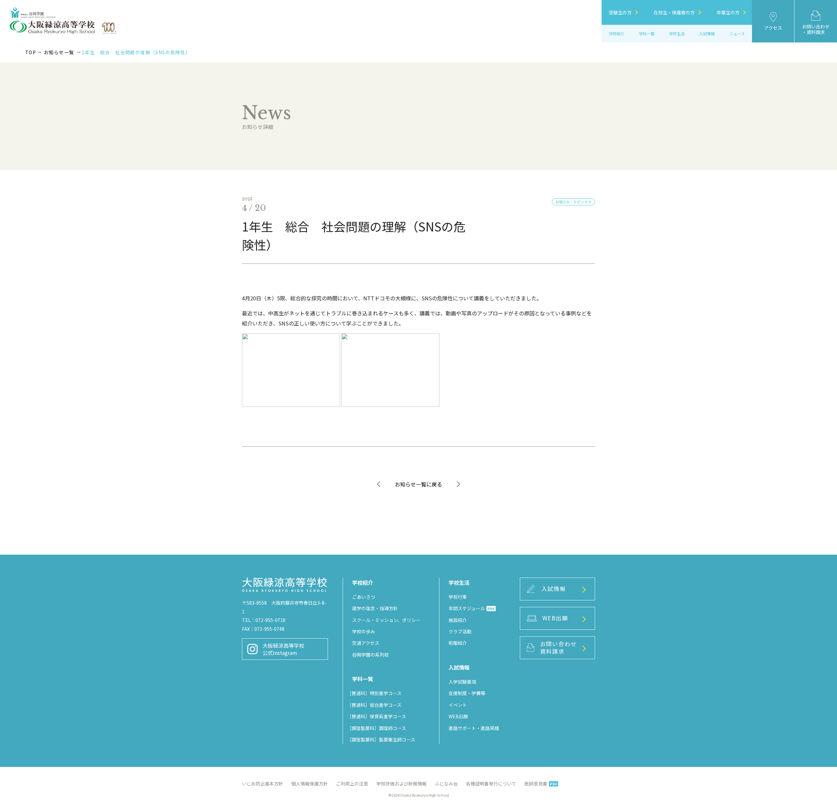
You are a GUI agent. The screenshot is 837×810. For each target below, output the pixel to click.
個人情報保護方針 (309, 783)
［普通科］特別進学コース (374, 693)
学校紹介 (616, 33)
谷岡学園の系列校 (370, 654)
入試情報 (553, 588)
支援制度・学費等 (467, 693)
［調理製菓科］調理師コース (376, 728)
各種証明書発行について (491, 783)
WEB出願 (458, 716)
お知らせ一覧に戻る (418, 484)
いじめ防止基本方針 (262, 783)
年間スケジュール (472, 608)
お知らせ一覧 (59, 52)
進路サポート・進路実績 (474, 728)
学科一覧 (647, 33)
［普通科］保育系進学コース (376, 716)
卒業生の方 (728, 12)
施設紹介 (458, 620)
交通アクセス (365, 643)
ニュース (737, 33)
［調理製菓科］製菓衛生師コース (381, 739)
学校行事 (458, 597)
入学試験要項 (462, 681)
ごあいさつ (363, 597)
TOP (30, 52)
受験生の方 (620, 12)
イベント (458, 705)
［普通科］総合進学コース (374, 705)
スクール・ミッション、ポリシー (386, 620)
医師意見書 (540, 783)
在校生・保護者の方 (674, 12)
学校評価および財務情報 (401, 783)
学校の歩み (363, 631)
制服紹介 (458, 643)
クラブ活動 (460, 631)
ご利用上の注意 (352, 783)
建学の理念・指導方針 (375, 608)
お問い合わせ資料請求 (558, 647)
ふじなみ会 (446, 783)
